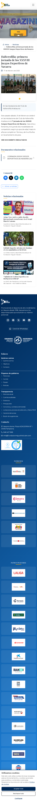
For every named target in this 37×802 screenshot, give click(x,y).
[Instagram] (8, 320)
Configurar (18, 798)
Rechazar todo (18, 793)
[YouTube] (24, 320)
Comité (5, 379)
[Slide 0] (16, 35)
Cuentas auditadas (9, 397)
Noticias (16, 45)
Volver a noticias (11, 186)
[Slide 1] (17, 35)
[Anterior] (3, 23)
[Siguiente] (34, 23)
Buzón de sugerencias (10, 416)
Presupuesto (7, 404)
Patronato (6, 376)
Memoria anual (8, 394)
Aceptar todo (18, 789)
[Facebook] (5, 178)
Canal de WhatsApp (20, 329)
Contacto (6, 367)
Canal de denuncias (9, 413)
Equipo (5, 382)
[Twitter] (11, 178)
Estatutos (6, 400)
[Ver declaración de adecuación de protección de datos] (11, 445)
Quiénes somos (8, 361)
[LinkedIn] (16, 178)
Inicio (7, 45)
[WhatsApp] (22, 178)
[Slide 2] (20, 35)
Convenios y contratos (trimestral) (14, 407)
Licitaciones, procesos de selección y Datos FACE (19, 410)
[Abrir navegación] (33, 5)
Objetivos (6, 364)
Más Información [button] (18, 33)
